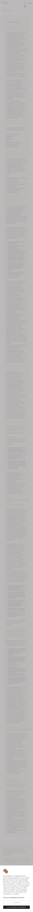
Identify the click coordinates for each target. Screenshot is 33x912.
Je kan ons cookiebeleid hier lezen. (13, 897)
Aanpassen (16, 902)
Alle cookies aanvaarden (16, 907)
